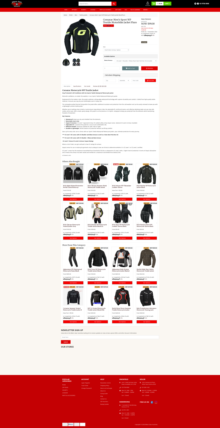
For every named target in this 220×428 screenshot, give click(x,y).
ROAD (66, 9)
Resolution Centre (105, 383)
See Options (73, 199)
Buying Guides (104, 404)
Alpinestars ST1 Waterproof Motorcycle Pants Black (72, 270)
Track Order (84, 385)
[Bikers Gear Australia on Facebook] (152, 402)
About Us (103, 391)
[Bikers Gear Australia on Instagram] (156, 402)
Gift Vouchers (104, 401)
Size (104, 47)
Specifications (77, 86)
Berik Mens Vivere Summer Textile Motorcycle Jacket (121, 309)
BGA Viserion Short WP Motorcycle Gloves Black (145, 225)
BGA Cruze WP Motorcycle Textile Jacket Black (97, 270)
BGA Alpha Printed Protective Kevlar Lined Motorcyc (73, 186)
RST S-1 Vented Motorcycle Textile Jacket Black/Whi (97, 309)
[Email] (195, 3)
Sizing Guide (104, 393)
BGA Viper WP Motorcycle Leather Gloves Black (121, 225)
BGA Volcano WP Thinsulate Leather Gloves (121, 186)
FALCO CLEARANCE (135, 9)
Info (153, 35)
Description (67, 86)
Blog (101, 396)
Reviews (95, 86)
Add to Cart (131, 68)
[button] (149, 68)
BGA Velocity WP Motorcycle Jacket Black (146, 186)
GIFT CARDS (118, 9)
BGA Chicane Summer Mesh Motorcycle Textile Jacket (97, 186)
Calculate (151, 80)
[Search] (113, 4)
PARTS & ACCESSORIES (105, 9)
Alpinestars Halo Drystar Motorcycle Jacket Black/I (121, 270)
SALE (126, 9)
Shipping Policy (104, 385)
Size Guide (87, 86)
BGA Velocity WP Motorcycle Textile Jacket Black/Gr (97, 225)
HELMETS (83, 9)
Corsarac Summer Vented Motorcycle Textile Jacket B (72, 309)
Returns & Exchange (106, 388)
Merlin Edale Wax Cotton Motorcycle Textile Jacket (145, 270)
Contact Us (103, 399)
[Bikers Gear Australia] (17, 4)
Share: (105, 25)
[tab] (67, 86)
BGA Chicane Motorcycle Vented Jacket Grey (71, 225)
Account (147, 5)
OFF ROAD (74, 9)
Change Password (86, 388)
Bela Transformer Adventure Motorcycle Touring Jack (146, 309)
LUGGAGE (92, 9)
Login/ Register (85, 383)
